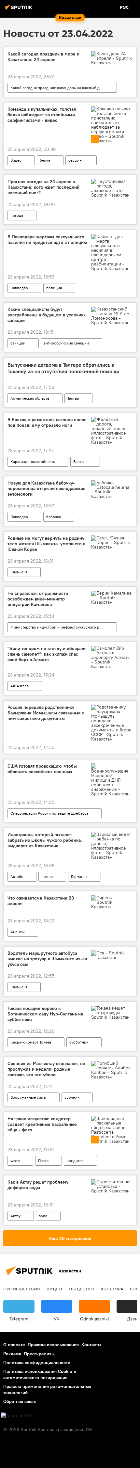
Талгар (73, 398)
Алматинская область (29, 398)
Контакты (91, 1345)
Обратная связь (19, 1401)
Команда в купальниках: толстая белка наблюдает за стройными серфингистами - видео (41, 114)
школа (47, 876)
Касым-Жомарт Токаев (30, 1042)
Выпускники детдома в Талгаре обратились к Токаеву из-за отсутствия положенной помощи (63, 368)
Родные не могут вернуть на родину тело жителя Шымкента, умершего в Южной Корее (46, 543)
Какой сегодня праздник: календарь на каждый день (58, 87)
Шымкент (18, 571)
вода (43, 1215)
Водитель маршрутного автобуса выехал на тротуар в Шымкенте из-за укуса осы (47, 958)
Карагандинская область (32, 461)
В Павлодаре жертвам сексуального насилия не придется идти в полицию (47, 239)
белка (45, 160)
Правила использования (53, 1345)
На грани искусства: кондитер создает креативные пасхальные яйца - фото (42, 1124)
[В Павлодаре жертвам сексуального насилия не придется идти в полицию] (112, 252)
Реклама (12, 1354)
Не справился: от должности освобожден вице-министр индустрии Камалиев (37, 599)
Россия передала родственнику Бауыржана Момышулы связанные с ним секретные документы (45, 713)
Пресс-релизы (39, 1354)
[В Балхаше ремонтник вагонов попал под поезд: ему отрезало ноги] (112, 430)
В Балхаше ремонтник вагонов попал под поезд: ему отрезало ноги (47, 422)
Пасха (43, 1160)
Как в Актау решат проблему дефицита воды (37, 1184)
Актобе (16, 876)
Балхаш (80, 461)
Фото (15, 1160)
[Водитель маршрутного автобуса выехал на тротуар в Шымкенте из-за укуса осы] (112, 955)
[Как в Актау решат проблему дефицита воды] (112, 1186)
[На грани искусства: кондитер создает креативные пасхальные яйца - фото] (112, 1129)
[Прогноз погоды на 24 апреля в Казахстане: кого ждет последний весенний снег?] (112, 188)
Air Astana (19, 685)
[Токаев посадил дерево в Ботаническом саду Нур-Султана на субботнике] (112, 1012)
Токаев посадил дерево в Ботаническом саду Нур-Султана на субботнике (45, 1014)
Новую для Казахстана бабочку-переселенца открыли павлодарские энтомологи (46, 488)
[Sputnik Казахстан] (19, 10)
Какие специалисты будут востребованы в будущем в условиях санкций (46, 315)
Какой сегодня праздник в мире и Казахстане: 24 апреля (43, 56)
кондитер (75, 1160)
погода (16, 215)
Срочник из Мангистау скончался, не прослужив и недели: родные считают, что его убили (46, 1069)
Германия (79, 876)
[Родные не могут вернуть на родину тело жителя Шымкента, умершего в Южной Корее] (112, 542)
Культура (112, 1289)
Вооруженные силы (28, 1097)
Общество (81, 1289)
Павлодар (19, 287)
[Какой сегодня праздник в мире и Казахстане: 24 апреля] (112, 58)
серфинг (75, 160)
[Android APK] (16, 1415)
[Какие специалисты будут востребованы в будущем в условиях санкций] (112, 316)
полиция (54, 287)
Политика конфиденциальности (36, 1362)
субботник (78, 1042)
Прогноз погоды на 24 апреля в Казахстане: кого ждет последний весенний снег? (43, 187)
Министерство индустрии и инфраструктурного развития (61, 627)
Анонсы (17, 931)
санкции (17, 343)
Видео (15, 160)
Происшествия (21, 1289)
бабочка (53, 516)
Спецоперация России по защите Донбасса (49, 813)
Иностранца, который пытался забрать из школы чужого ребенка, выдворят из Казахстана (44, 840)
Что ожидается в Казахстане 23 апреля (40, 900)
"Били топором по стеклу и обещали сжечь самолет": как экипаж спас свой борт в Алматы (46, 654)
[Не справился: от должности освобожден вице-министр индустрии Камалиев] (112, 597)
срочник (71, 1097)
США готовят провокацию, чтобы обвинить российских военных (42, 768)
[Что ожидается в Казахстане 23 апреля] (112, 902)
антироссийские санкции (66, 343)
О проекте (14, 1345)
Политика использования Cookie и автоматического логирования (39, 1374)
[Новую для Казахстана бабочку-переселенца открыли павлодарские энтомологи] (112, 489)
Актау (15, 1215)
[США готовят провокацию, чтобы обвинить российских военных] (112, 779)
